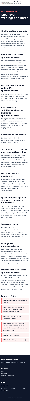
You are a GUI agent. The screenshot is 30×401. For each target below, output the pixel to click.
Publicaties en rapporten (8, 375)
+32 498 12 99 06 (5, 387)
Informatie (4, 373)
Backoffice (15, 399)
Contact (3, 378)
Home (2, 371)
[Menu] (27, 2)
